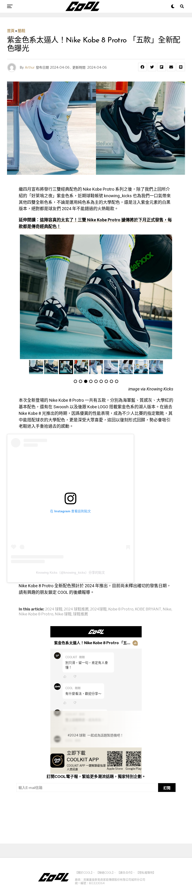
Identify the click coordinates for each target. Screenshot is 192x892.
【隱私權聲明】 (146, 872)
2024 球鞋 (54, 609)
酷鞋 (21, 31)
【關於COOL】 (83, 872)
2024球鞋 (98, 609)
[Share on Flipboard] (161, 67)
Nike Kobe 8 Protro (36, 614)
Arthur (30, 67)
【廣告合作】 (125, 872)
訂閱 (166, 788)
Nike (167, 609)
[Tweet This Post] (152, 67)
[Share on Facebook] (142, 67)
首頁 (11, 31)
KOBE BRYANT (148, 609)
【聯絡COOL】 (105, 872)
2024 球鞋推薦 (76, 609)
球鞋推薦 (80, 614)
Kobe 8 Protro (120, 609)
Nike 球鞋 (63, 614)
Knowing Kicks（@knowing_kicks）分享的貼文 (70, 572)
